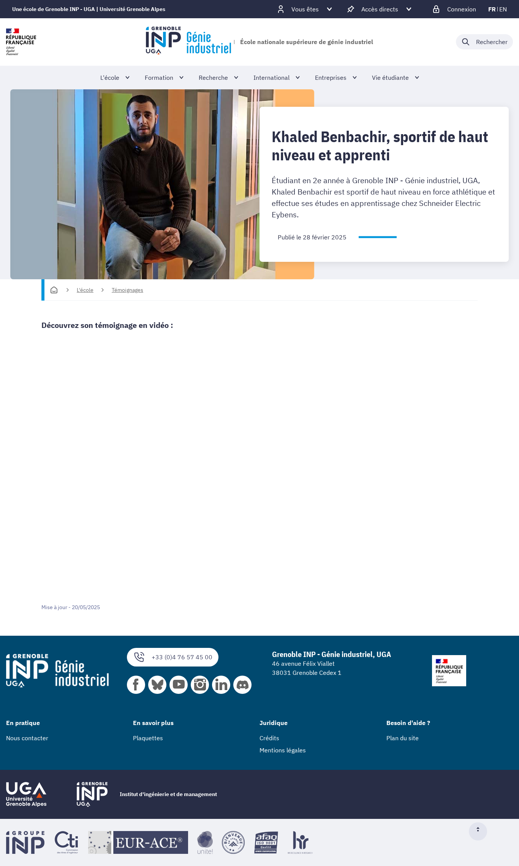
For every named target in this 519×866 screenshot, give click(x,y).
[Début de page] (481, 831)
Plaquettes (148, 738)
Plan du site (402, 738)
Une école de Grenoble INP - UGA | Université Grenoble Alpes (88, 9)
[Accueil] (54, 289)
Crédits (269, 738)
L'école (85, 290)
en (503, 9)
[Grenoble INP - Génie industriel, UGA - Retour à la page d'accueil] (188, 42)
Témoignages (127, 290)
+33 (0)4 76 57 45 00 (182, 657)
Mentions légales (283, 750)
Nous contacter (27, 738)
